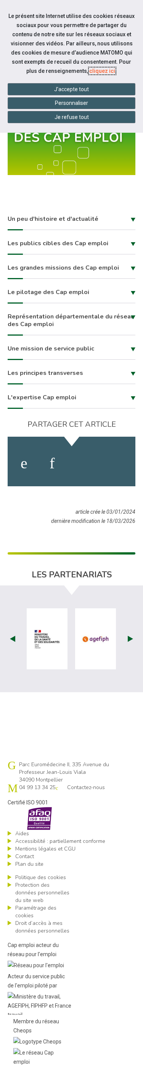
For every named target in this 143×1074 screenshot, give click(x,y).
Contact (24, 856)
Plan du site (29, 864)
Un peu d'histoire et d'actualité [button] (53, 219)
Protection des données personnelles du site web (42, 892)
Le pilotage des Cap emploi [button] (48, 292)
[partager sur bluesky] (116, 463)
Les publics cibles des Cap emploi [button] (58, 243)
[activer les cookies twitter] (82, 463)
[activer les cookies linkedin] (52, 463)
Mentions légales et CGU (45, 848)
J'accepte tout (71, 89)
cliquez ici (102, 71)
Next (130, 638)
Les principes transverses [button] (45, 373)
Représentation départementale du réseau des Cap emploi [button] (71, 320)
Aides (22, 833)
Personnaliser (71, 103)
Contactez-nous (86, 787)
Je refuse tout (72, 117)
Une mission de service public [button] (51, 348)
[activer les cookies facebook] (24, 463)
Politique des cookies (40, 877)
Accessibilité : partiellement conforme (60, 841)
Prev (12, 638)
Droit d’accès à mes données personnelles (42, 927)
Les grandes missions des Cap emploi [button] (63, 268)
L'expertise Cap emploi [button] (42, 397)
